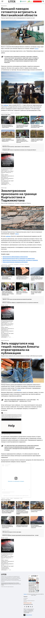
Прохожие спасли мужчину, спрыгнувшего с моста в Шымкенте (16, 146)
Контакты (25, 601)
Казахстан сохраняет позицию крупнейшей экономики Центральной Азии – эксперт (20, 535)
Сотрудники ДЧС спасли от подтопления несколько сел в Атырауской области (19, 149)
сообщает (5, 105)
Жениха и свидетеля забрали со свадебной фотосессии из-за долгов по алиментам (20, 302)
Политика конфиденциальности (29, 600)
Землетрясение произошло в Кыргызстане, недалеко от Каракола (20, 260)
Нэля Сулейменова (4, 205)
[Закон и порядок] (23, 1)
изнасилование (16, 498)
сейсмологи (22, 264)
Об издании (26, 598)
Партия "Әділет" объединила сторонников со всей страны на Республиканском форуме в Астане (7, 177)
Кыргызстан (16, 264)
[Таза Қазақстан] (30, 1)
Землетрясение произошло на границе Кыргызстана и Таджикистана (7, 168)
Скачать (25, 594)
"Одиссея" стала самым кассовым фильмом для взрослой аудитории (17, 299)
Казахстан (3, 498)
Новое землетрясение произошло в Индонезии (15, 262)
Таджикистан (10, 264)
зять (21, 498)
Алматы (8, 498)
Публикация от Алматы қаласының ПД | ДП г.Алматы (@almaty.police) (16, 495)
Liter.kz (36, 48)
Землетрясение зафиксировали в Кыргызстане (7, 163)
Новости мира (5, 160)
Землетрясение (4, 264)
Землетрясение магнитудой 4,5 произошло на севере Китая (19, 258)
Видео (11, 498)
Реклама (25, 599)
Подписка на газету (37, 1)
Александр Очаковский (5, 20)
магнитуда (27, 264)
